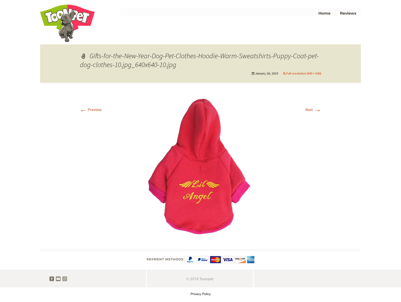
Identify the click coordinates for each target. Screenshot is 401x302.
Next (313, 109)
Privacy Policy (201, 294)
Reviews (348, 13)
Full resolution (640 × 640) (303, 73)
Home (324, 13)
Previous (91, 109)
